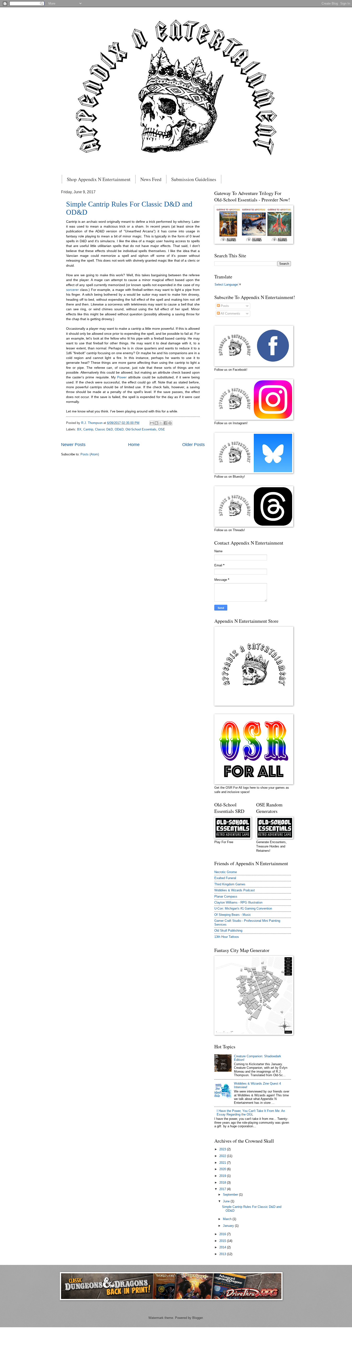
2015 (223, 1241)
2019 (223, 1176)
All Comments (230, 313)
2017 (223, 1189)
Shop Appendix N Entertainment (99, 179)
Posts (224, 306)
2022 (223, 1156)
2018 (223, 1182)
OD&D (119, 429)
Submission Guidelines (193, 179)
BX (79, 429)
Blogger (197, 1318)
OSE (161, 429)
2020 (223, 1169)
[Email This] (151, 423)
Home (134, 444)
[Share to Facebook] (165, 423)
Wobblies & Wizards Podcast (234, 890)
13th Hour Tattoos (226, 937)
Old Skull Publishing (228, 930)
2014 (223, 1247)
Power (122, 377)
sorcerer (72, 290)
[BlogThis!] (156, 423)
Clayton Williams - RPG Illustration (238, 902)
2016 (223, 1234)
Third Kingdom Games (229, 884)
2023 (223, 1149)
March (228, 1219)
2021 (223, 1162)
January (229, 1226)
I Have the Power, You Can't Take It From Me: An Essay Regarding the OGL (251, 1112)
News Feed (150, 179)
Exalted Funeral (225, 878)
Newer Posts (73, 444)
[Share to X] (161, 423)
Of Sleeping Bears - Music (232, 914)
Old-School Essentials (140, 429)
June (227, 1201)
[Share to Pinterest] (170, 423)
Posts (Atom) (89, 454)
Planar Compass (225, 896)
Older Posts (193, 444)
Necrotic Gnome (225, 872)
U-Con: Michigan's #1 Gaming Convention (243, 908)
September (231, 1194)
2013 (223, 1254)
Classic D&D (104, 429)
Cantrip (88, 429)
